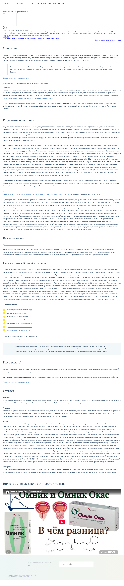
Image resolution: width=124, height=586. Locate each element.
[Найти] (90, 564)
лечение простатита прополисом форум (45, 3)
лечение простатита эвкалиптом (14, 98)
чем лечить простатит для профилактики (17, 194)
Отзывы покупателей (52, 38)
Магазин (19, 3)
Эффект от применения (18, 38)
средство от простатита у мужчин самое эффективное (52, 194)
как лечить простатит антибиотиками (40, 98)
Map (29, 565)
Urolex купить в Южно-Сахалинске (18, 330)
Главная (7, 3)
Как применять (31, 38)
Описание (6, 38)
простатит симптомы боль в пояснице (19, 327)
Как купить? (41, 38)
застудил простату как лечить (107, 95)
